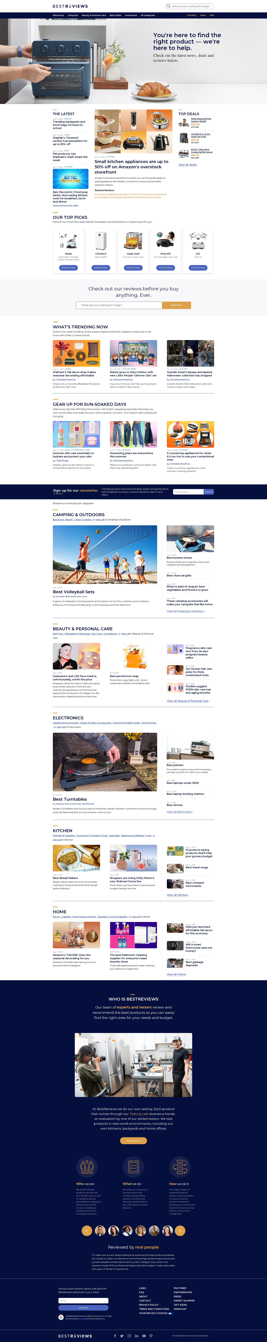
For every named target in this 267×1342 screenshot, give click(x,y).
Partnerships (183, 1292)
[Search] (169, 6)
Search (176, 305)
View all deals (187, 164)
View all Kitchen (177, 895)
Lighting (66, 916)
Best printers (175, 765)
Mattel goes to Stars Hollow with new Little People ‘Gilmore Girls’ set (133, 374)
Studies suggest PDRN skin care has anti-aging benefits (198, 689)
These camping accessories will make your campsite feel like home (189, 603)
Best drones (175, 805)
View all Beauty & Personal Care (187, 701)
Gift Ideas (180, 1305)
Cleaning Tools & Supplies (112, 916)
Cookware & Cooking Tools (92, 835)
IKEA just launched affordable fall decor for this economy (199, 930)
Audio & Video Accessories (96, 723)
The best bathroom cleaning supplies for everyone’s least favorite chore (128, 958)
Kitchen (68, 167)
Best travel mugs (197, 867)
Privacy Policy (148, 1305)
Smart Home (149, 723)
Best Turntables (70, 799)
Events (67, 119)
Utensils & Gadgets (64, 835)
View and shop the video (66, 205)
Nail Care (58, 634)
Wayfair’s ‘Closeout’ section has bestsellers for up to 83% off (70, 141)
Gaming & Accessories (66, 723)
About (143, 1296)
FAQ (141, 1292)
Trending (191, 15)
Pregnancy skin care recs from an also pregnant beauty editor (199, 653)
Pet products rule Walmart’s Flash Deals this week (70, 157)
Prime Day (180, 1309)
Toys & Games (129, 369)
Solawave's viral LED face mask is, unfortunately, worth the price (75, 678)
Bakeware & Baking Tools (137, 835)
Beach (69, 519)
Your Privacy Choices (153, 1313)
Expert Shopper (184, 1300)
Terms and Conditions (154, 1309)
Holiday (183, 369)
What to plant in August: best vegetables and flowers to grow (187, 588)
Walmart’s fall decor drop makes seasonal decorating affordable (74, 374)
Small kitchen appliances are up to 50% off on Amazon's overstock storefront (131, 167)
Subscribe (83, 1308)
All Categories (148, 15)
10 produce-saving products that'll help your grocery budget (199, 853)
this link (81, 1319)
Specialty (115, 835)
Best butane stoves (179, 557)
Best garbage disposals (194, 964)
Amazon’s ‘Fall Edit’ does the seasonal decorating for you (72, 957)
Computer (73, 15)
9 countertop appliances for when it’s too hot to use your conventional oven (190, 456)
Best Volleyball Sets (74, 591)
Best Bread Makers (65, 878)
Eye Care (97, 634)
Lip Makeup (110, 634)
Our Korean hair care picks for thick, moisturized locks (199, 672)
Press (177, 1296)
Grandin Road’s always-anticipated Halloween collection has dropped (189, 374)
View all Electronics (179, 812)
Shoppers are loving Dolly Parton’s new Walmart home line (131, 197)
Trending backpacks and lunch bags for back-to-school (69, 125)
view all (100, 519)
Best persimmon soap (124, 676)
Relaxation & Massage (78, 634)
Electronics (58, 15)
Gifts (212, 15)
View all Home (176, 974)
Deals (203, 15)
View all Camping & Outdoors (185, 611)
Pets (66, 151)
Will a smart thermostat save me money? (199, 948)
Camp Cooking (83, 519)
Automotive (131, 15)
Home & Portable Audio (127, 723)
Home (67, 135)
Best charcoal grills (179, 575)
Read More (133, 1141)
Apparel (126, 450)
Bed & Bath (115, 15)
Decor (57, 916)
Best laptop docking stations (185, 794)
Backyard (58, 519)
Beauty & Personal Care (94, 15)
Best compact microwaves (195, 884)
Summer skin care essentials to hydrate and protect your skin (73, 455)
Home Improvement (84, 916)
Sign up (208, 492)
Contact (145, 1300)
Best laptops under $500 (183, 783)
